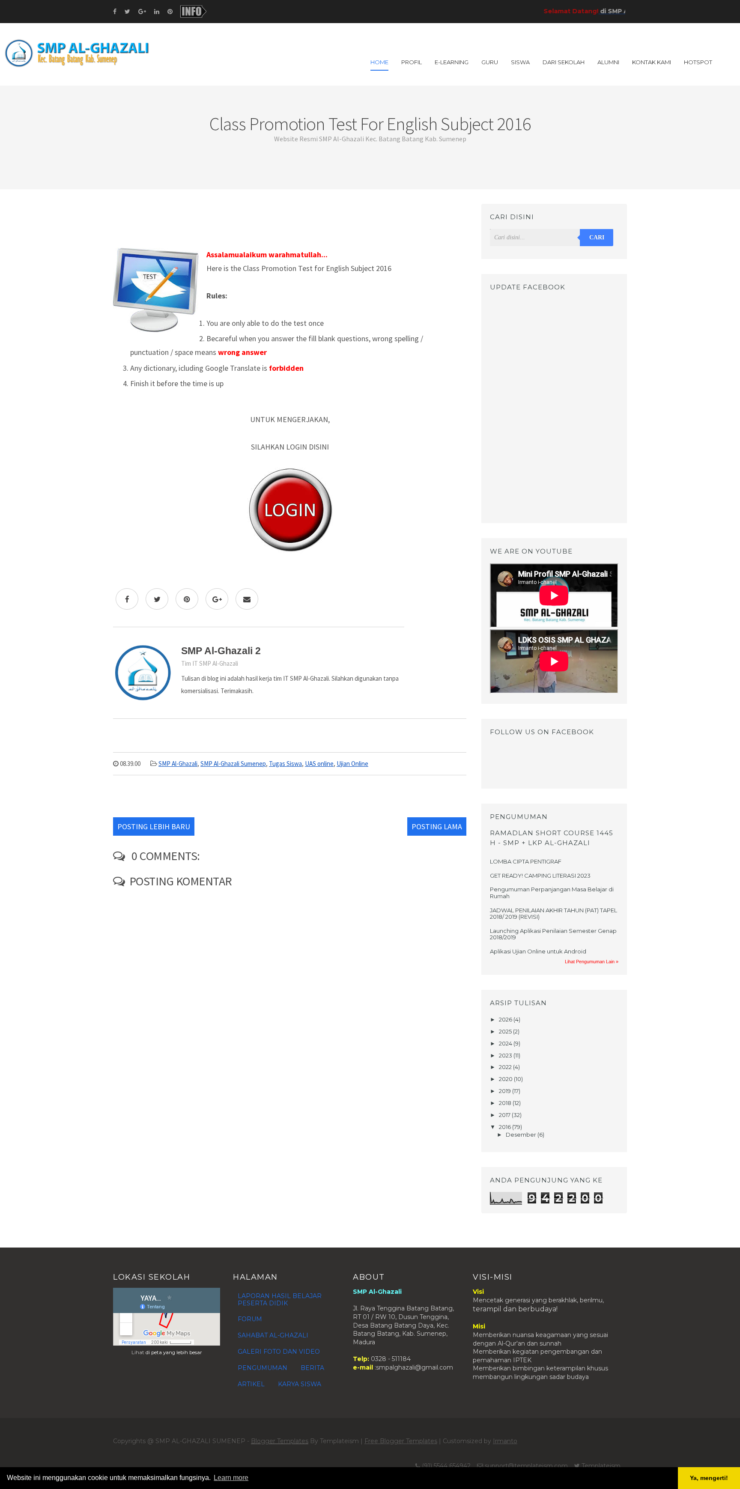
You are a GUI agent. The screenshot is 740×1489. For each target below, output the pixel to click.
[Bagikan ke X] (157, 599)
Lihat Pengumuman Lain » (591, 961)
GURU (489, 62)
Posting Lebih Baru (153, 826)
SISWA (520, 62)
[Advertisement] (289, 223)
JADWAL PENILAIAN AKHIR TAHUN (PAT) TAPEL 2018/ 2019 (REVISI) (553, 913)
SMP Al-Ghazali (177, 763)
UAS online (319, 763)
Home (379, 62)
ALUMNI (608, 62)
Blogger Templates (279, 1441)
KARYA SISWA (299, 1384)
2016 (505, 1126)
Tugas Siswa (285, 763)
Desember (521, 1134)
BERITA (312, 1368)
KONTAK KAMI (651, 62)
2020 (506, 1078)
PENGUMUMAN (262, 1368)
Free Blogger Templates (400, 1441)
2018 (506, 1102)
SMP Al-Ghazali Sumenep (233, 763)
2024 (506, 1043)
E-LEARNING (451, 62)
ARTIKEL (251, 1384)
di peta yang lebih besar (174, 1352)
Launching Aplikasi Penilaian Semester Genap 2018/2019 (553, 934)
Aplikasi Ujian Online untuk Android (538, 951)
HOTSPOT (698, 62)
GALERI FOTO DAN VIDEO (279, 1351)
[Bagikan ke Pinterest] (187, 599)
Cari (596, 237)
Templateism (601, 1466)
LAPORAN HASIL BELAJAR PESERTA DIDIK (280, 1299)
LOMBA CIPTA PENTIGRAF (525, 861)
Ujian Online (352, 763)
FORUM (250, 1319)
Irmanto (505, 1441)
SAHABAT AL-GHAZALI (273, 1335)
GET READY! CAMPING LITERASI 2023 (540, 875)
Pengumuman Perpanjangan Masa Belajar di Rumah (552, 892)
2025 (506, 1031)
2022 (506, 1066)
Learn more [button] (231, 1477)
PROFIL (411, 62)
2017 (505, 1114)
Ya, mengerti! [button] (709, 1477)
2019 (505, 1090)
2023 (506, 1055)
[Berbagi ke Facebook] (127, 599)
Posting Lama (437, 826)
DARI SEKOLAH (564, 62)
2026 (506, 1019)
